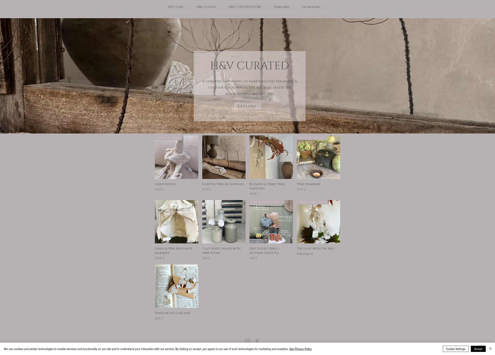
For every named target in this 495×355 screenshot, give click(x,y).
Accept (478, 349)
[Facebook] (257, 341)
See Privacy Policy (300, 349)
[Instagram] (247, 341)
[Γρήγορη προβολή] (224, 157)
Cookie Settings (455, 349)
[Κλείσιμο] (490, 349)
